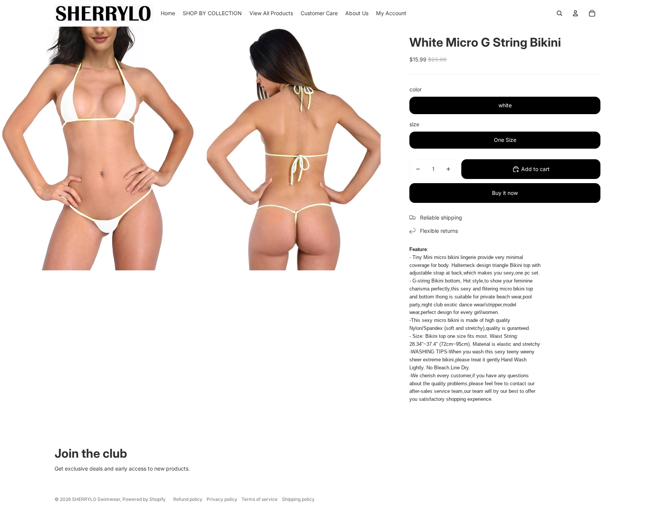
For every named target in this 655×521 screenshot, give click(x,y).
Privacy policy (222, 499)
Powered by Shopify (144, 499)
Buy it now (505, 193)
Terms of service (259, 499)
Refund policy (187, 499)
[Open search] (559, 13)
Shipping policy (298, 499)
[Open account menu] (575, 13)
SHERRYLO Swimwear (96, 499)
